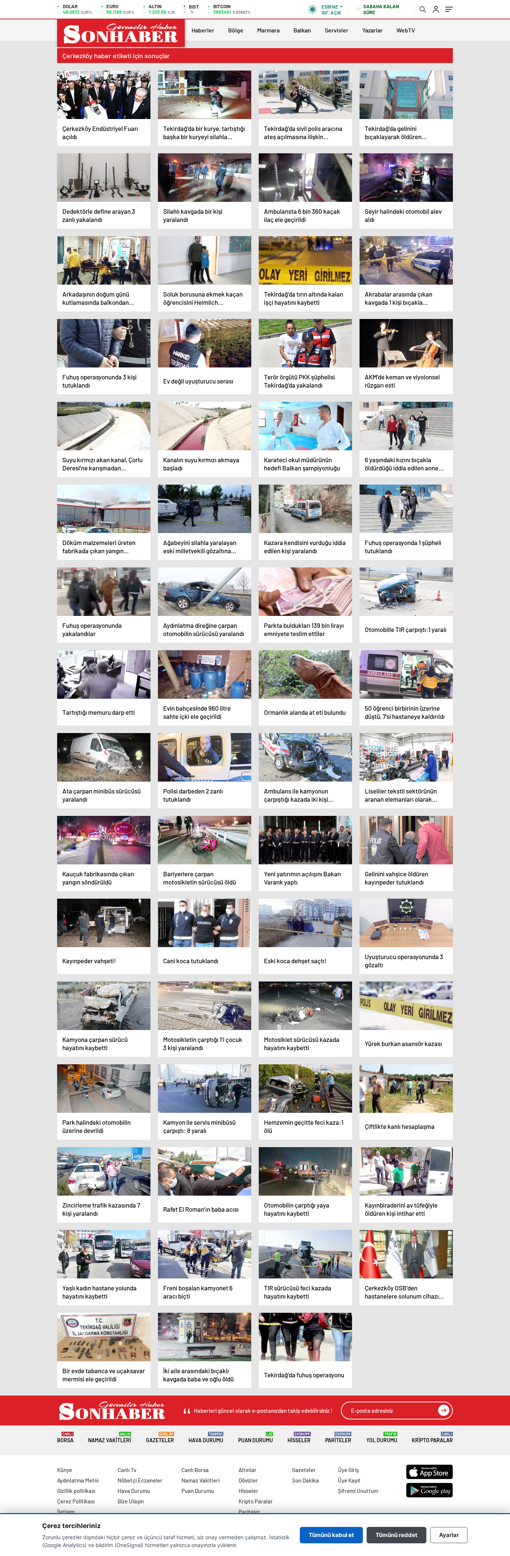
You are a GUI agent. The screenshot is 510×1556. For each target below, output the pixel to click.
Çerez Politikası (75, 1501)
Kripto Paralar (432, 1437)
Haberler (203, 30)
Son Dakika (305, 1480)
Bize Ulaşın (131, 1501)
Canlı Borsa (195, 1469)
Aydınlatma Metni (78, 1480)
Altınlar (247, 1469)
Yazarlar (372, 30)
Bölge (235, 30)
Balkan (302, 30)
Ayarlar (449, 1534)
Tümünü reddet (396, 1534)
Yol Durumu (381, 1437)
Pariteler (338, 1437)
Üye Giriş (348, 1469)
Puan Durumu (255, 1437)
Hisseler (299, 1437)
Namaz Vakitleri (109, 1437)
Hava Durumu (206, 1437)
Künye (64, 1469)
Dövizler (248, 1480)
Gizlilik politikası (76, 1490)
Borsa (65, 1437)
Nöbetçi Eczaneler (140, 1480)
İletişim (66, 1511)
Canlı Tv (127, 1469)
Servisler (336, 30)
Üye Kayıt (349, 1480)
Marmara (268, 30)
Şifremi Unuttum (358, 1490)
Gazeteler (160, 1437)
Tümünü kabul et (331, 1534)
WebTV (406, 30)
